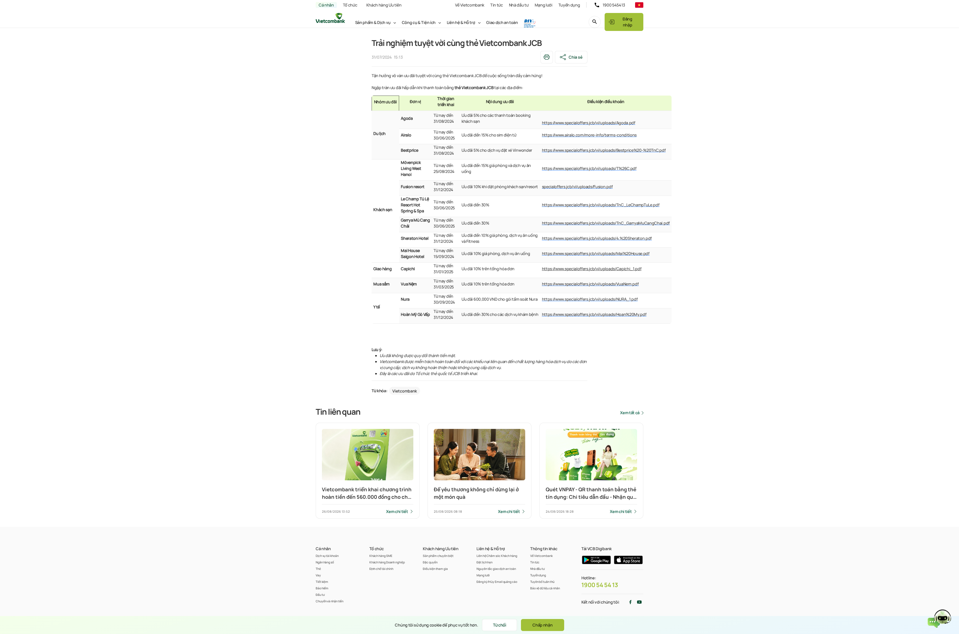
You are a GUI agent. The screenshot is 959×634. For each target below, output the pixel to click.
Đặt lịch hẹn (484, 562)
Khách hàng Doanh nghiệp (387, 562)
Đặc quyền (430, 562)
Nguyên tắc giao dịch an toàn (496, 569)
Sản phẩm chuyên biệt (438, 556)
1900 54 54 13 (599, 585)
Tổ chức (350, 5)
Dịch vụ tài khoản (327, 556)
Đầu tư (320, 595)
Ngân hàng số (325, 562)
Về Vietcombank (469, 5)
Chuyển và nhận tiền (329, 601)
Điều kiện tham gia (435, 569)
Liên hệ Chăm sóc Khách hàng (497, 556)
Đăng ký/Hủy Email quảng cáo (497, 582)
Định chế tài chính (381, 569)
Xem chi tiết (397, 511)
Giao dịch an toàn (502, 22)
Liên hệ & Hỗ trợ (461, 22)
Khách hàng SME (380, 556)
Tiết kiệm (322, 582)
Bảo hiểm (322, 588)
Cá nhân (326, 5)
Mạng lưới (543, 5)
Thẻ (318, 569)
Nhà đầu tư (519, 5)
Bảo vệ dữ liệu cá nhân (545, 588)
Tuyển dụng (569, 5)
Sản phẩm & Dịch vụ (373, 22)
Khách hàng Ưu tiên (384, 5)
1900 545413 (614, 5)
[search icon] (595, 22)
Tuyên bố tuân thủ (542, 582)
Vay (318, 575)
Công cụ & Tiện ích (419, 22)
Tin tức (496, 5)
